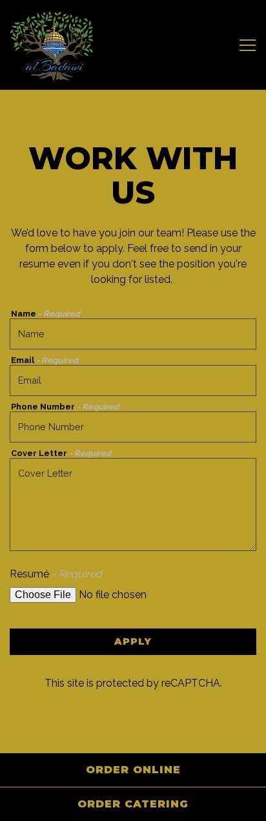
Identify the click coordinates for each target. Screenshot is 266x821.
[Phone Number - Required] (133, 426)
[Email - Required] (133, 380)
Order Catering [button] (133, 804)
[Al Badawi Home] (52, 45)
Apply (133, 641)
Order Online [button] (133, 770)
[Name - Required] (133, 333)
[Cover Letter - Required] (133, 504)
